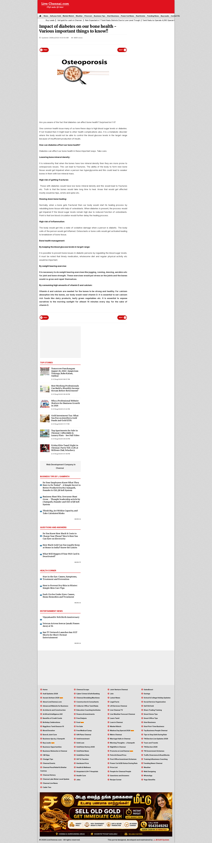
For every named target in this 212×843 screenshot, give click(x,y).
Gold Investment (83, 739)
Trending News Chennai (152, 763)
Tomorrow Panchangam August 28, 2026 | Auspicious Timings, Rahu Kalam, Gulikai (64, 372)
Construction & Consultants (87, 702)
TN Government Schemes (153, 751)
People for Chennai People (120, 771)
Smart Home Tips (150, 714)
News (46, 16)
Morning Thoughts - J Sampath (122, 743)
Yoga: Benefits (149, 780)
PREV (45, 50)
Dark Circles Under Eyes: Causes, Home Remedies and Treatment (59, 595)
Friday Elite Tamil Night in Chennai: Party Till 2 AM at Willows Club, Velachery (64, 447)
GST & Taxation (82, 759)
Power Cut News (127, 16)
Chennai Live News (50, 783)
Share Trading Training (152, 710)
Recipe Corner (115, 780)
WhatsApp (147, 775)
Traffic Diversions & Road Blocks (156, 755)
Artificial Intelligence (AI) (52, 714)
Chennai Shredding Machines (88, 698)
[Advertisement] (123, 6)
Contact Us (175, 16)
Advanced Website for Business (55, 706)
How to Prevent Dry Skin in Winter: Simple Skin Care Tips (60, 586)
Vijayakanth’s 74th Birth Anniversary (61, 617)
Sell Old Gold (148, 706)
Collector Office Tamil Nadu (87, 706)
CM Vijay (46, 755)
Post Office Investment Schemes (123, 759)
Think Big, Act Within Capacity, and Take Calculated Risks (60, 512)
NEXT (121, 50)
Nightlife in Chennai (118, 747)
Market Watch (68, 16)
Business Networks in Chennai (54, 751)
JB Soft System (162, 840)
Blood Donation (48, 730)
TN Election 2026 (150, 747)
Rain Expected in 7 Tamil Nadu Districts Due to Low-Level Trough (74, 20)
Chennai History (49, 775)
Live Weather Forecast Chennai (122, 714)
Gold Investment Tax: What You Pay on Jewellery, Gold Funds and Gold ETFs (65, 418)
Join (112, 694)
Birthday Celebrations (51, 722)
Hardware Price (82, 763)
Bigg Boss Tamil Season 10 (53, 726)
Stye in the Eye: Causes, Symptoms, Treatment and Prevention (60, 578)
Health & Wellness (83, 767)
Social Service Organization (154, 702)
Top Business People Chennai (155, 730)
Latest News (115, 698)
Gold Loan (80, 743)
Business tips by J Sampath (53, 739)
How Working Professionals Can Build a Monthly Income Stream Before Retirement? (65, 388)
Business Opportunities (52, 747)
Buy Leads (165, 16)
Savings (146, 694)
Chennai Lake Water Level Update (55, 779)
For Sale (79, 726)
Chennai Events (48, 763)
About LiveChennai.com (52, 702)
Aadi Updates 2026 (50, 694)
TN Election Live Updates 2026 (155, 739)
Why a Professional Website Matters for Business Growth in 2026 (65, 403)
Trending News (153, 16)
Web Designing (149, 771)
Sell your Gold (55, 16)
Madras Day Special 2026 (120, 730)
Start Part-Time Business (153, 726)
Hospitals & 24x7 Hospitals (87, 771)
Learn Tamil (114, 718)
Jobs (78, 780)
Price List (88, 16)
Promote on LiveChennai (120, 751)
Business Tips (99, 16)
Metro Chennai (116, 735)
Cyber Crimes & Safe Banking (88, 694)
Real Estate (140, 16)
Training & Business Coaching (155, 759)
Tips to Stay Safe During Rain (155, 735)
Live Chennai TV (116, 710)
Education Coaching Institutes (88, 710)
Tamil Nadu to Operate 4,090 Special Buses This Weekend (129, 20)
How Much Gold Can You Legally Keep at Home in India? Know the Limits (61, 546)
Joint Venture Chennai (119, 689)
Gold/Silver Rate (82, 755)
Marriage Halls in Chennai (120, 739)
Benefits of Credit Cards (52, 718)
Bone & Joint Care (49, 735)
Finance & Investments (85, 714)
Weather (79, 16)
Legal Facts (114, 702)
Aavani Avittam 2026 (51, 698)
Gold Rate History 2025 (85, 747)
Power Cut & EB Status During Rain (123, 763)
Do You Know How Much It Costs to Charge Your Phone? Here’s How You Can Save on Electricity (60, 536)
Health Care (81, 775)
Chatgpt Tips (47, 759)
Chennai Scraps (82, 689)
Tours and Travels (150, 743)
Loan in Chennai (116, 722)
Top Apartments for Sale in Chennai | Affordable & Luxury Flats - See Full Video (65, 433)
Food (78, 722)
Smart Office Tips (150, 718)
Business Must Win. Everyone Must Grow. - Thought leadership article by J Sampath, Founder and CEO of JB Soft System (61, 500)
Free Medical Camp (84, 730)
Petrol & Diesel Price (118, 755)
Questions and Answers (119, 775)
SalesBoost (148, 689)
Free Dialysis (81, 718)
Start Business (113, 16)
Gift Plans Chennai (83, 735)
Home (44, 689)
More (77, 519)
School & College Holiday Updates (156, 698)
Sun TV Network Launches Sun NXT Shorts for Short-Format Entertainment (60, 635)
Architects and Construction (54, 710)
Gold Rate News (82, 751)
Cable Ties (46, 787)
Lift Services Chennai (118, 706)
